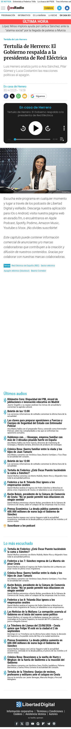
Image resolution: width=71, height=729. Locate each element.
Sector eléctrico (48, 265)
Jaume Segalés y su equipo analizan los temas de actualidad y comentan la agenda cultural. (34, 403)
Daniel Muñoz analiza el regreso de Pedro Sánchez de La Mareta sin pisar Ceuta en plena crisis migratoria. (36, 565)
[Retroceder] (23, 128)
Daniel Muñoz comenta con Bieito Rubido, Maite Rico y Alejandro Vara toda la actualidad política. (37, 474)
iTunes (54, 724)
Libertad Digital (35, 704)
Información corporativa (20, 711)
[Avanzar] (48, 128)
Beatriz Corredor (38, 270)
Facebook (16, 724)
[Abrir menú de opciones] (64, 128)
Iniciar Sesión (67, 8)
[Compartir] (6, 96)
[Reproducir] (35, 128)
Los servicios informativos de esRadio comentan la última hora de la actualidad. (36, 413)
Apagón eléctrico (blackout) (16, 270)
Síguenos (40, 96)
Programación (8, 15)
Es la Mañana (39, 15)
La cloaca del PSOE (46, 2)
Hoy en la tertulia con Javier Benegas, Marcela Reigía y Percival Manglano (34, 675)
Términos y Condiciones (50, 711)
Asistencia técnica (36, 714)
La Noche (52, 15)
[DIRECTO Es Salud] (59, 8)
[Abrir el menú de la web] (4, 8)
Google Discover (38, 724)
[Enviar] (18, 96)
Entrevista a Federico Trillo (24, 2)
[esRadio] (15, 8)
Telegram (49, 724)
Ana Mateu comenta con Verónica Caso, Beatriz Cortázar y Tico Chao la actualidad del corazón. (37, 453)
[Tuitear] (12, 96)
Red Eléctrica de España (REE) (25, 265)
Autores (53, 714)
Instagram (27, 724)
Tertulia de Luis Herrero (15, 39)
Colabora (48, 8)
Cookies (17, 714)
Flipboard (43, 724)
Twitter (22, 724)
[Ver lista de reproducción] (62, 139)
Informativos (24, 15)
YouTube (33, 724)
